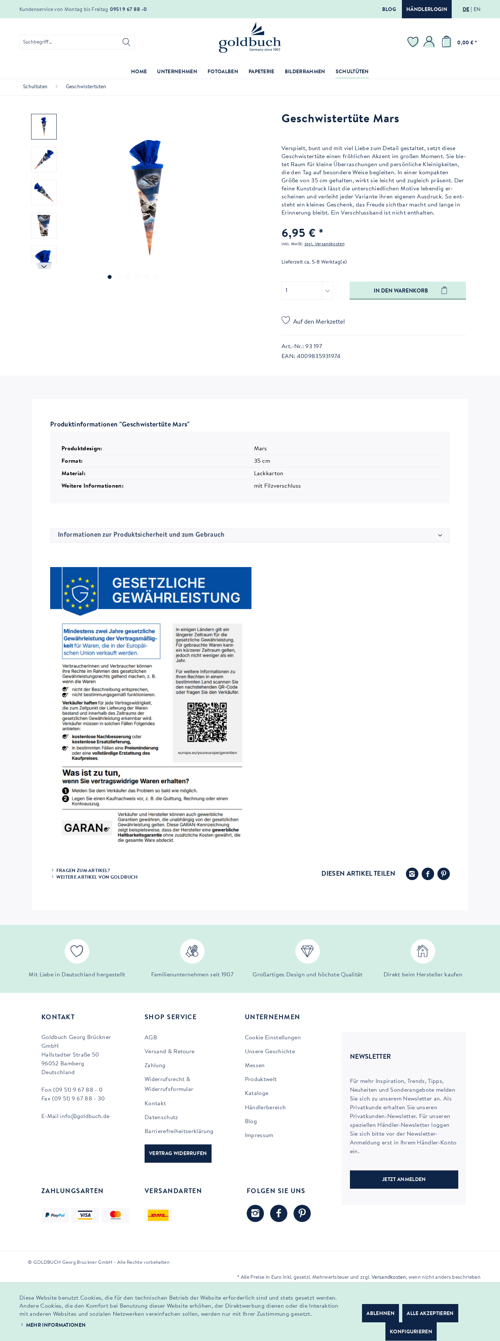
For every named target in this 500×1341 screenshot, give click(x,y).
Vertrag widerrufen (178, 1153)
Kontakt (155, 1104)
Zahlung (155, 1066)
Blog (389, 9)
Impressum (259, 1136)
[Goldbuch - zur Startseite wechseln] (250, 37)
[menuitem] (77, 42)
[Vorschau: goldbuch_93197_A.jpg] (44, 159)
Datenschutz (161, 1118)
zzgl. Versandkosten (324, 244)
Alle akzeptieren (430, 1313)
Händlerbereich (265, 1108)
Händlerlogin (426, 9)
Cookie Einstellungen (273, 1038)
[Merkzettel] (414, 42)
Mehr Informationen (56, 1325)
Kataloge (257, 1093)
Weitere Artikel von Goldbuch (97, 877)
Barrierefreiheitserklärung (179, 1132)
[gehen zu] (110, 277)
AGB (151, 1038)
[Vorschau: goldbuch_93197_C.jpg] (44, 225)
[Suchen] (126, 42)
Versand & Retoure (169, 1052)
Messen (255, 1066)
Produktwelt (261, 1080)
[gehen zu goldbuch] (255, 1213)
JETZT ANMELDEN (404, 1179)
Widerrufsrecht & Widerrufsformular (169, 1084)
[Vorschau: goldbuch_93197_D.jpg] (44, 258)
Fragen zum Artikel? (83, 870)
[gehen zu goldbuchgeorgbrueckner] (302, 1213)
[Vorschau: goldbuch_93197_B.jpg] (44, 192)
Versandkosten (389, 1277)
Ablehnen (380, 1313)
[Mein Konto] (430, 42)
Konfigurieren (411, 1332)
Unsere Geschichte (270, 1052)
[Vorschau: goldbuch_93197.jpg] (44, 126)
